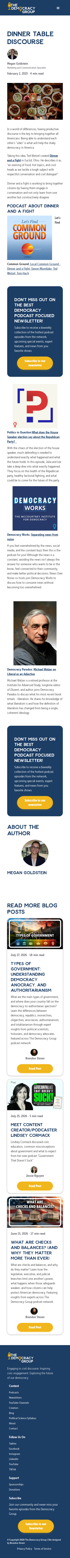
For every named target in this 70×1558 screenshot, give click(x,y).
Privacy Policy (24, 1548)
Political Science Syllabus (22, 1418)
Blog (11, 1413)
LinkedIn (13, 1459)
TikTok (12, 1469)
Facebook (14, 1448)
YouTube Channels (19, 1402)
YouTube (13, 1464)
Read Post (35, 1068)
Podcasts (14, 1392)
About (12, 1423)
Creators (13, 1408)
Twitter (13, 1443)
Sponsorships (16, 1484)
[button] (58, 8)
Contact (13, 1428)
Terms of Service (42, 1548)
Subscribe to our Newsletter (35, 1526)
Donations (14, 1489)
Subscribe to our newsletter (35, 363)
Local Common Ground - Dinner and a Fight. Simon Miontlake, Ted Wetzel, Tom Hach (34, 268)
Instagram (14, 1454)
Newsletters (15, 1397)
